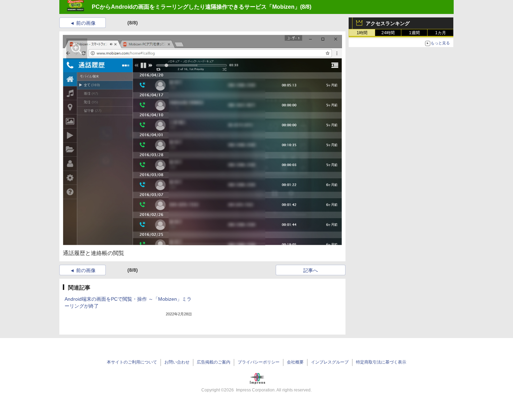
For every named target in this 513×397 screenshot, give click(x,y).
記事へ (310, 270)
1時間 (362, 32)
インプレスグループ (330, 362)
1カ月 (440, 32)
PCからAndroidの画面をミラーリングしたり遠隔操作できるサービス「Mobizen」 (196, 7)
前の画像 (86, 23)
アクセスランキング (388, 23)
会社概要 (295, 362)
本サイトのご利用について (132, 362)
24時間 (388, 32)
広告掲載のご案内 (213, 362)
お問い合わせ (176, 362)
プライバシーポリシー (259, 362)
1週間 (414, 32)
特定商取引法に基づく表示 (381, 362)
